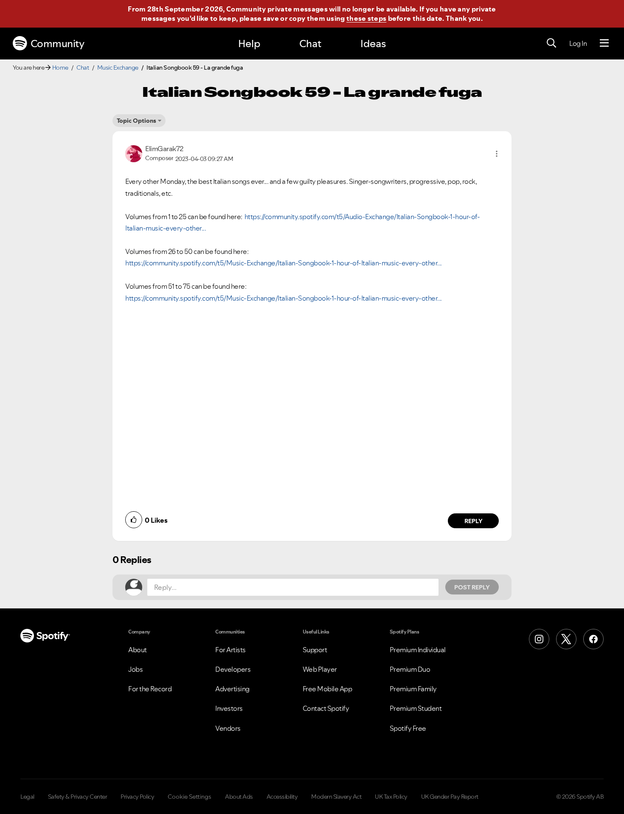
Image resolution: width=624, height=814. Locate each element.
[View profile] (133, 153)
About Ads (239, 796)
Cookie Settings (189, 796)
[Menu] (604, 43)
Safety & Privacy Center (77, 796)
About (137, 649)
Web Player (320, 669)
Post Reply (472, 587)
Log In (578, 43)
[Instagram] (539, 639)
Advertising (232, 688)
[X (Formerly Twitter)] (566, 639)
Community (57, 44)
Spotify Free (408, 728)
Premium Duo (410, 669)
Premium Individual (418, 649)
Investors (229, 708)
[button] (496, 153)
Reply (473, 521)
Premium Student (416, 708)
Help (249, 44)
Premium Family (413, 688)
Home (60, 67)
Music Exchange (117, 67)
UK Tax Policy (391, 796)
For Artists (230, 649)
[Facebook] (593, 639)
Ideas (373, 44)
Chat (310, 44)
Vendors (228, 728)
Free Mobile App (327, 688)
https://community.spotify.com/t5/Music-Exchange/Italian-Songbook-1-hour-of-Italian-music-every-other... (283, 263)
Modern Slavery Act (336, 796)
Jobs (135, 669)
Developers (232, 669)
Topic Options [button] (136, 120)
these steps (366, 18)
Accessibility (282, 796)
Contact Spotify (326, 708)
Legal (27, 796)
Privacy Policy (137, 796)
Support (315, 649)
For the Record (149, 688)
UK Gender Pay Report (449, 796)
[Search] (551, 43)
